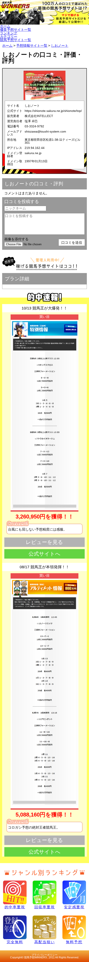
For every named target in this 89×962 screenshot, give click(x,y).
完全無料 (15, 942)
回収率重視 (44, 907)
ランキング (8, 33)
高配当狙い (44, 942)
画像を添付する (16, 239)
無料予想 (74, 942)
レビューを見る (44, 542)
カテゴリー (8, 36)
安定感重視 (74, 907)
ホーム (5, 26)
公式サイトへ (44, 554)
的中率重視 (15, 907)
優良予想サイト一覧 (15, 29)
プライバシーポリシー (44, 954)
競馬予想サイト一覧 (15, 40)
